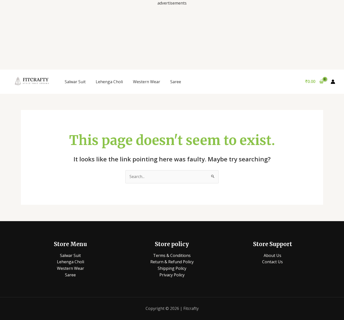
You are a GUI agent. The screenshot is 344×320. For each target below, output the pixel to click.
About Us (272, 255)
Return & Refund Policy (172, 262)
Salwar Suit (75, 81)
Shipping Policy (172, 268)
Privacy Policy (172, 275)
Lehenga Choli (109, 81)
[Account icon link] (333, 81)
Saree (175, 81)
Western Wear (146, 81)
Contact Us (272, 262)
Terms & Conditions (172, 255)
